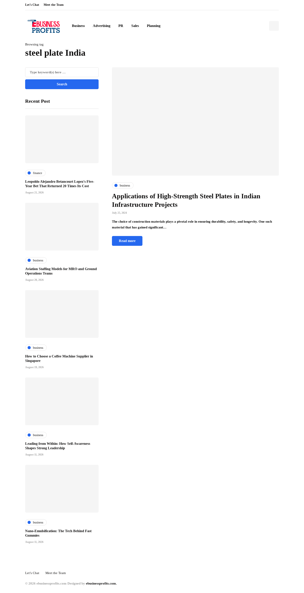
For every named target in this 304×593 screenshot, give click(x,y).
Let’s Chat (32, 4)
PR (120, 26)
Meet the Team (54, 4)
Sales (135, 26)
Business (78, 26)
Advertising (101, 26)
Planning (153, 26)
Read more (127, 241)
